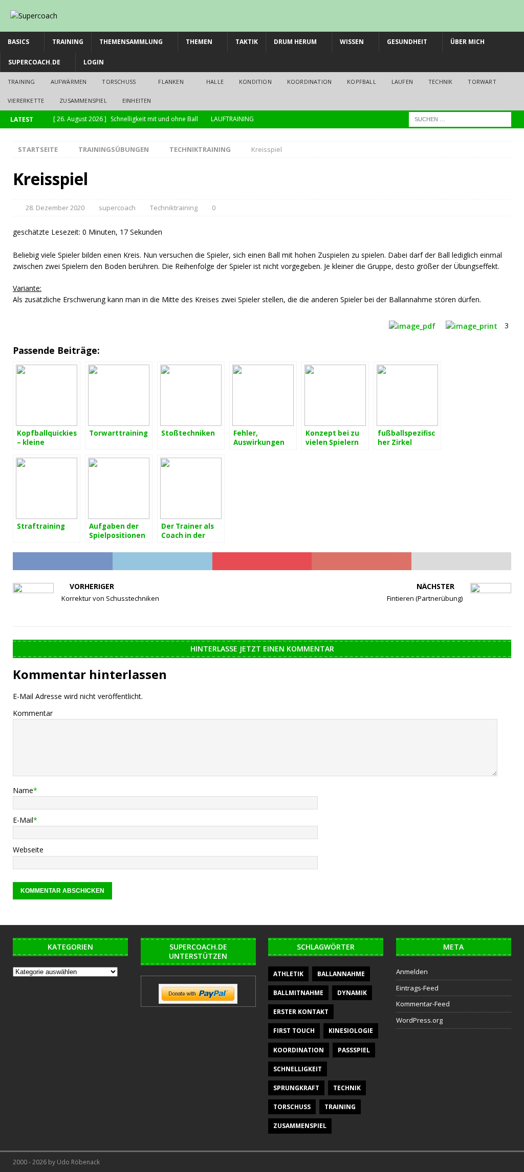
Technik (440, 81)
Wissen (352, 41)
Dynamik (352, 992)
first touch (294, 1030)
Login (93, 62)
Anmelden (412, 971)
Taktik (246, 41)
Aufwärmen (69, 81)
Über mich (467, 41)
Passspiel (354, 1050)
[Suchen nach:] (460, 118)
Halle (215, 81)
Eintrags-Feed (417, 988)
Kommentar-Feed (423, 1003)
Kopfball (361, 81)
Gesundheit (407, 41)
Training (67, 41)
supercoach (117, 207)
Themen (199, 41)
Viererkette (26, 100)
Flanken (170, 81)
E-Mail (23, 820)
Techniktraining (174, 207)
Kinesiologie (351, 1030)
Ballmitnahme (298, 992)
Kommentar (33, 713)
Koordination (309, 81)
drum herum (295, 41)
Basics (18, 41)
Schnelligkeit (297, 1069)
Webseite (28, 849)
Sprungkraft (296, 1088)
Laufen (402, 81)
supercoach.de (34, 62)
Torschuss (119, 81)
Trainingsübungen (113, 149)
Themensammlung (131, 41)
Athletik (288, 974)
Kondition (255, 81)
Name (23, 790)
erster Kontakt (301, 1011)
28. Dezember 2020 (55, 207)
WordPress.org (419, 1020)
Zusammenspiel (83, 100)
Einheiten (136, 100)
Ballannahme (341, 974)
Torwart (482, 81)
